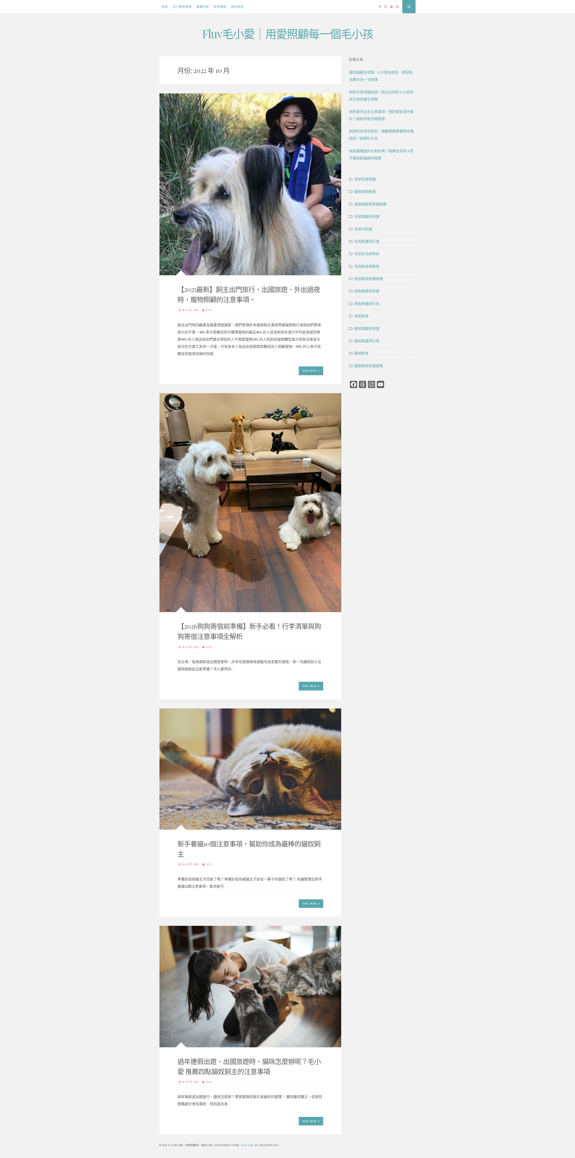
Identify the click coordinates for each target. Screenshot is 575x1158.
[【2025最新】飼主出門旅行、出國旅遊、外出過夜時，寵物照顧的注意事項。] (250, 184)
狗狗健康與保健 (366, 291)
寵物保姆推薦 (365, 191)
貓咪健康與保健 (366, 328)
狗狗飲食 (361, 315)
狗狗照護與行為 (366, 303)
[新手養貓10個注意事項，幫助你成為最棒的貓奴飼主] (250, 769)
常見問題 (220, 7)
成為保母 (237, 7)
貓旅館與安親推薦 (368, 365)
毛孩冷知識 (363, 229)
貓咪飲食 (361, 353)
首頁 (165, 7)
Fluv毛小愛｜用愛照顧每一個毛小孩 (287, 33)
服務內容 (202, 7)
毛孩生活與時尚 (366, 253)
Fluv (209, 310)
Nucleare (247, 1145)
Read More (310, 370)
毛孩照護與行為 (366, 241)
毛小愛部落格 (182, 7)
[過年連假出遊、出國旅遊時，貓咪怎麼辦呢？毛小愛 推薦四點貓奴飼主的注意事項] (250, 986)
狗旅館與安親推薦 (368, 278)
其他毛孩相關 (365, 179)
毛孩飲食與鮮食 (366, 266)
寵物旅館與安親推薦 (370, 204)
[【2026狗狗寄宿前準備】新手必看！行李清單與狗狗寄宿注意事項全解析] (250, 502)
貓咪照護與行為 (366, 340)
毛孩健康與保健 (366, 216)
